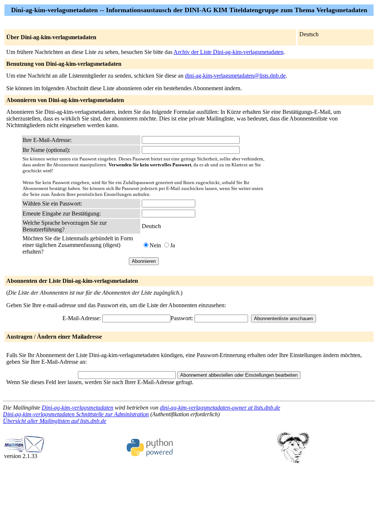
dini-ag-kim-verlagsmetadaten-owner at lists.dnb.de (220, 407)
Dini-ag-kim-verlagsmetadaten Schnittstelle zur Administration (76, 414)
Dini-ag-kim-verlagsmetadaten (77, 407)
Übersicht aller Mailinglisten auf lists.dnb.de (54, 421)
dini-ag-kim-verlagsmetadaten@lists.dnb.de (235, 75)
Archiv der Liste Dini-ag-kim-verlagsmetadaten (228, 52)
